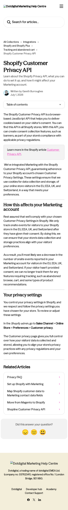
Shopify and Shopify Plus (16, 45)
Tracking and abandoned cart (19, 49)
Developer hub (34, 489)
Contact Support (34, 493)
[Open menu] (61, 6)
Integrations (29, 41)
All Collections (11, 41)
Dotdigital (17, 489)
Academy (51, 489)
